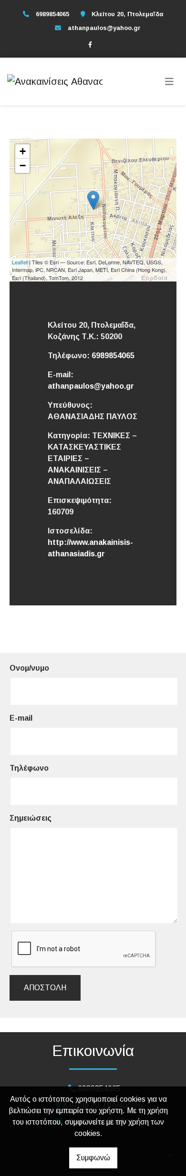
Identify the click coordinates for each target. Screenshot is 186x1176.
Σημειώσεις (31, 818)
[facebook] (90, 44)
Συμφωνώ (93, 1158)
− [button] (23, 165)
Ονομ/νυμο (29, 668)
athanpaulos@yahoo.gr (104, 27)
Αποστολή (45, 988)
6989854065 (113, 356)
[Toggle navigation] (169, 81)
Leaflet (20, 262)
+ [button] (23, 151)
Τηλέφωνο (29, 768)
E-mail (21, 718)
